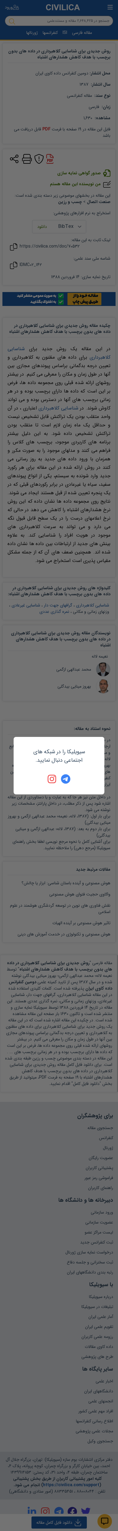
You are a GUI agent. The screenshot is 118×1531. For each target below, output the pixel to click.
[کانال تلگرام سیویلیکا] (65, 779)
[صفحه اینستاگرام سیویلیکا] (52, 779)
